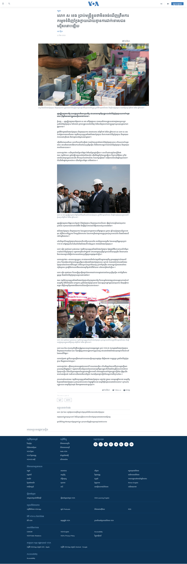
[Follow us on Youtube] (106, 444)
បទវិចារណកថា (132, 487)
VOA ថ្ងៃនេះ (30, 451)
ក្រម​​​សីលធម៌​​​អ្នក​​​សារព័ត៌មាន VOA (104, 520)
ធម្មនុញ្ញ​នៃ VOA (65, 520)
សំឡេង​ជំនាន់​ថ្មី (64, 455)
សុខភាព (63, 483)
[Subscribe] (131, 444)
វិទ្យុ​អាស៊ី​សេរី (97, 536)
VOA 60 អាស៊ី (31, 459)
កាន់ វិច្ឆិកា (60, 31)
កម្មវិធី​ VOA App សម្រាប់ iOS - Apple (38, 547)
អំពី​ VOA (29, 520)
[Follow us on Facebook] (96, 444)
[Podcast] (126, 444)
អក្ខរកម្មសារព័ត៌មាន (133, 471)
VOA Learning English (101, 498)
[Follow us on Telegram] (116, 444)
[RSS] (121, 444)
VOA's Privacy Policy (68, 536)
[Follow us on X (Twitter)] (101, 444)
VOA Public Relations (34, 536)
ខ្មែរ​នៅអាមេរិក (31, 483)
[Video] (168, 3)
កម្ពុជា (59, 11)
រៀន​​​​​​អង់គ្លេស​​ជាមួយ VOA (68, 498)
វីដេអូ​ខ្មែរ (29, 443)
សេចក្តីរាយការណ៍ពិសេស (101, 487)
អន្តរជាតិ (29, 475)
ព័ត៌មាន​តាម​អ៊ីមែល (99, 509)
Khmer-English (133, 483)
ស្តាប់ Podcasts (65, 509)
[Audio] (161, 3)
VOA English (65, 532)
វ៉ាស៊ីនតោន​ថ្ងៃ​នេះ (31, 447)
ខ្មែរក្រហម (97, 483)
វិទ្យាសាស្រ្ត (97, 475)
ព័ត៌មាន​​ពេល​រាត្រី (65, 447)
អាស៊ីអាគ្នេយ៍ (30, 487)
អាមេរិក (29, 479)
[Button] (126, 41)
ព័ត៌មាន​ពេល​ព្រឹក (65, 443)
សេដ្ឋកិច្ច (63, 475)
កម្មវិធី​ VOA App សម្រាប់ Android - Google (74, 547)
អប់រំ (62, 487)
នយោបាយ (64, 471)
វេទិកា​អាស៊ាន (64, 459)
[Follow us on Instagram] (111, 444)
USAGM (29, 532)
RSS (129, 509)
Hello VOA (63, 451)
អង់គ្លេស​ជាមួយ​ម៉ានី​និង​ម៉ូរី (34, 498)
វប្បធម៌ (96, 479)
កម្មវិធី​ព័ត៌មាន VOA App (34, 509)
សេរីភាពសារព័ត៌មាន (133, 475)
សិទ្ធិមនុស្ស (64, 479)
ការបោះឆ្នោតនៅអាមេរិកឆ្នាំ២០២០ (137, 479)
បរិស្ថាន (96, 471)
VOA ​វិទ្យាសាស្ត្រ (31, 455)
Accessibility (98, 532)
